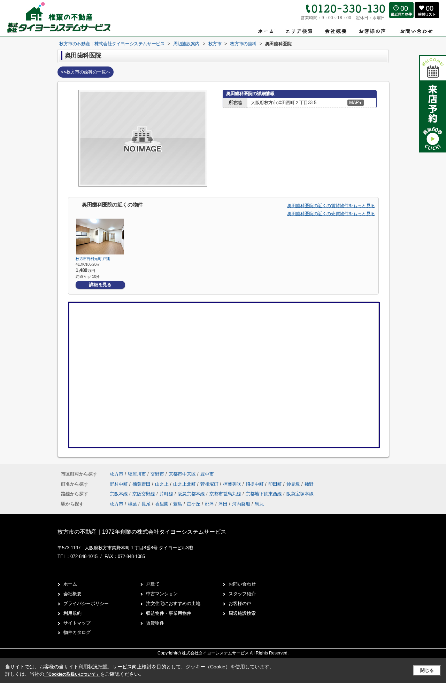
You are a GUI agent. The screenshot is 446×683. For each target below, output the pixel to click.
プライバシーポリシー (86, 603)
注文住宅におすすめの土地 (173, 603)
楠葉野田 (142, 484)
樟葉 (132, 504)
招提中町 (255, 484)
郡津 (209, 504)
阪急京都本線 (192, 493)
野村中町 (119, 484)
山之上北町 (185, 484)
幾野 (309, 484)
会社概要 (72, 593)
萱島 (177, 504)
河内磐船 (241, 504)
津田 (223, 504)
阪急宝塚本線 (300, 493)
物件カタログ (77, 632)
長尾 (146, 504)
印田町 (275, 484)
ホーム (70, 584)
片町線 (167, 493)
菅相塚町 (210, 484)
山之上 (162, 484)
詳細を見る (100, 284)
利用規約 (72, 613)
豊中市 (207, 474)
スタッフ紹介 (242, 593)
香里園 (162, 504)
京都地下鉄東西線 (264, 493)
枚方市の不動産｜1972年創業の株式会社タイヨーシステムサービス (141, 532)
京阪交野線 (144, 493)
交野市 (157, 474)
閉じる (427, 670)
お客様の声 (240, 603)
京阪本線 (119, 493)
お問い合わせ (242, 584)
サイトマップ (77, 623)
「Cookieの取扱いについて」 (72, 674)
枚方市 (116, 474)
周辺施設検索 (242, 613)
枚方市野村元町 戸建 (93, 259)
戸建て (153, 584)
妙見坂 (293, 484)
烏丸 (259, 504)
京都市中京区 (182, 474)
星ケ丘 (193, 504)
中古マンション (162, 593)
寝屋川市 (137, 474)
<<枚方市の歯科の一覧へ (85, 71)
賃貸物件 (155, 623)
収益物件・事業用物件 (168, 613)
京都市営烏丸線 (226, 493)
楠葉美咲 (233, 484)
